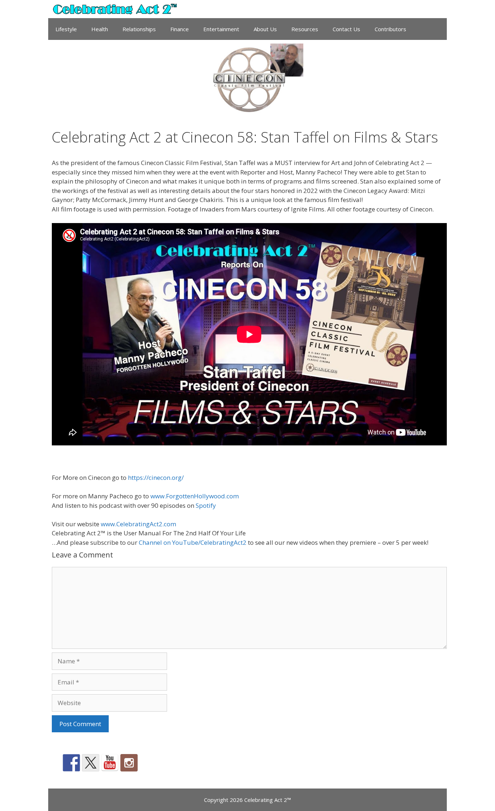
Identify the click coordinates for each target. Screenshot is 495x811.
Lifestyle (66, 29)
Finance (179, 29)
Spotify (206, 505)
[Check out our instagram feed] (129, 762)
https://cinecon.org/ (156, 477)
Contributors (390, 29)
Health (99, 29)
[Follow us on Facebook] (71, 762)
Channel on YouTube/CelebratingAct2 (192, 542)
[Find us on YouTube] (109, 762)
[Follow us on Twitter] (90, 762)
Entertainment (221, 29)
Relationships (139, 29)
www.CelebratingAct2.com (138, 524)
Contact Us (346, 29)
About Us (265, 29)
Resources (304, 29)
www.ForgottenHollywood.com (194, 496)
